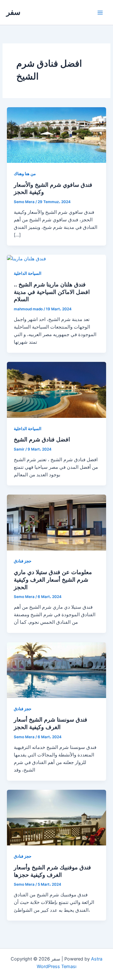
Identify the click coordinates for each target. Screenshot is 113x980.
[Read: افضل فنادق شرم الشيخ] (56, 389)
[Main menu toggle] (100, 12)
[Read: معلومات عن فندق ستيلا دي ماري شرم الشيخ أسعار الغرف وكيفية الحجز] (56, 522)
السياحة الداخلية (27, 273)
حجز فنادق (22, 561)
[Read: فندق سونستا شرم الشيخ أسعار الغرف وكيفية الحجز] (56, 670)
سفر (13, 12)
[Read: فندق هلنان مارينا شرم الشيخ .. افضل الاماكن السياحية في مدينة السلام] (26, 258)
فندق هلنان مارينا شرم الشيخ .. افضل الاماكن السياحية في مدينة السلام (52, 291)
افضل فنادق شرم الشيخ (42, 439)
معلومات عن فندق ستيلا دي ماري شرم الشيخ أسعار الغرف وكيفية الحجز (53, 579)
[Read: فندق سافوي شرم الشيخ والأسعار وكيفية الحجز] (56, 134)
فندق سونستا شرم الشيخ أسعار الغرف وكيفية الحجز (50, 723)
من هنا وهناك (25, 173)
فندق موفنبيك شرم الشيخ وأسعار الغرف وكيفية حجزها (52, 871)
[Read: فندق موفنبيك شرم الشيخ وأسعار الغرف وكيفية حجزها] (56, 817)
